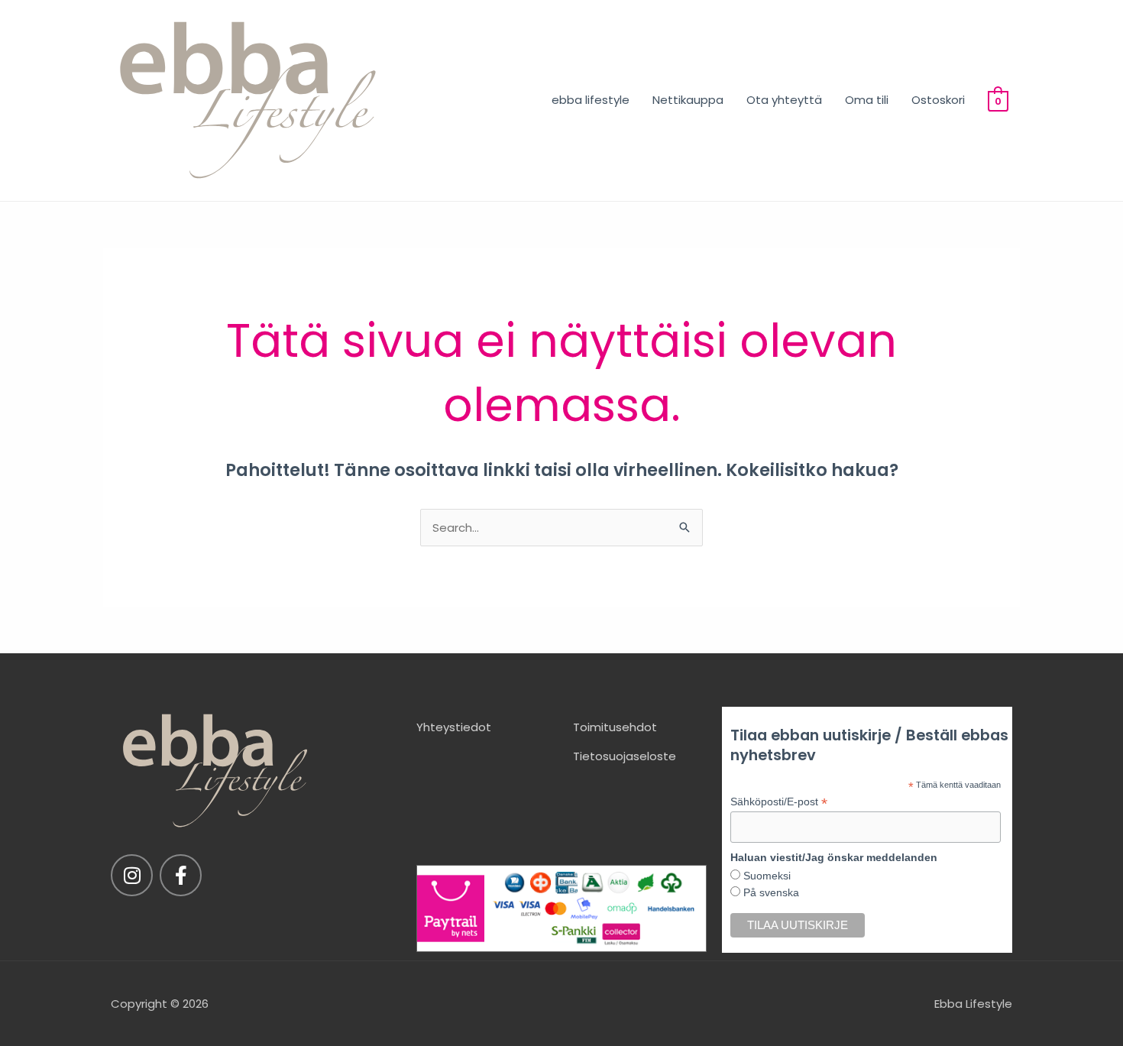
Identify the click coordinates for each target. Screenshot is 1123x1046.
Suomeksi (765, 876)
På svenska (769, 892)
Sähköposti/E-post (778, 802)
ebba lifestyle (590, 100)
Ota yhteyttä (784, 100)
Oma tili (866, 100)
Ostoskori (938, 100)
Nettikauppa (687, 100)
